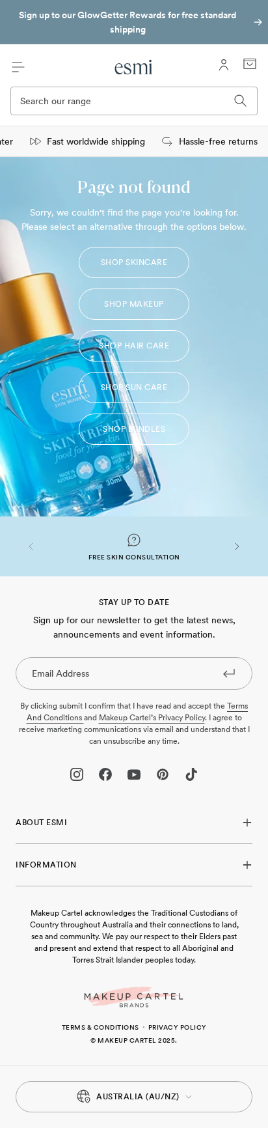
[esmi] (134, 67)
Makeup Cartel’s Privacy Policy (152, 717)
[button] (31, 546)
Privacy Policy (177, 1027)
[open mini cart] (250, 64)
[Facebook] (105, 774)
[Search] (240, 101)
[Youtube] (134, 774)
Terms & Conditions (100, 1027)
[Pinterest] (162, 774)
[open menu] (18, 67)
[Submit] (229, 673)
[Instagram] (76, 774)
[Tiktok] (191, 774)
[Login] (224, 65)
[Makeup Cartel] (134, 997)
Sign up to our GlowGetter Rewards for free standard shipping (127, 22)
